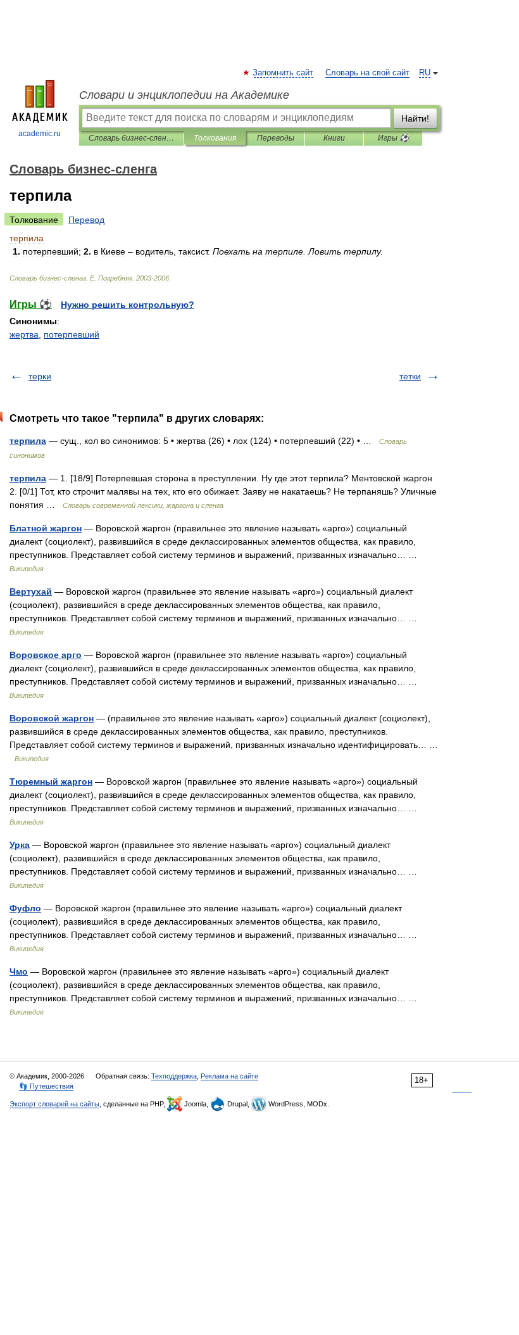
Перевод (86, 220)
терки (39, 376)
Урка (19, 845)
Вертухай (30, 591)
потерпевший (71, 334)
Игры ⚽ (393, 138)
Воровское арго (45, 655)
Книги (334, 138)
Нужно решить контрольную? (127, 305)
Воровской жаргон (51, 718)
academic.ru (39, 133)
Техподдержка (174, 1076)
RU (424, 72)
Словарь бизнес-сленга (131, 138)
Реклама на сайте (229, 1076)
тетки (410, 376)
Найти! (415, 118)
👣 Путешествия (46, 1086)
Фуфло (25, 908)
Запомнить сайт (283, 72)
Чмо (18, 971)
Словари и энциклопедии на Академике (184, 95)
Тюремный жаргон (50, 781)
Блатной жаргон (45, 528)
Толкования (215, 138)
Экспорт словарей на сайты (54, 1104)
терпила (27, 441)
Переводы (275, 138)
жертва (24, 334)
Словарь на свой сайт (367, 72)
